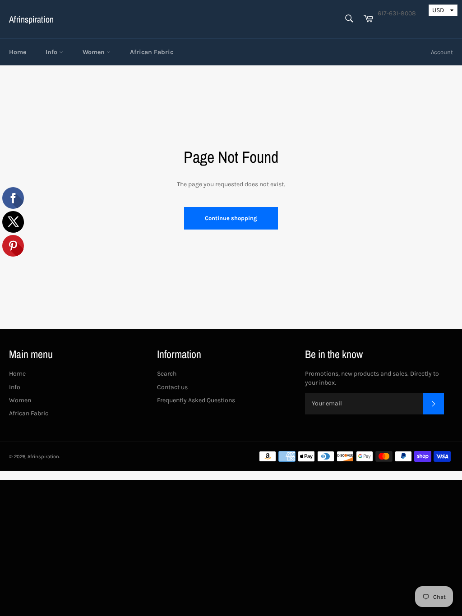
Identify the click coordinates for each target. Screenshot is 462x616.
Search (166, 373)
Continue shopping (231, 218)
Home (17, 52)
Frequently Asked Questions (196, 400)
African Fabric (151, 52)
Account (442, 52)
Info (52, 52)
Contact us (172, 387)
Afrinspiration (31, 19)
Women (94, 52)
